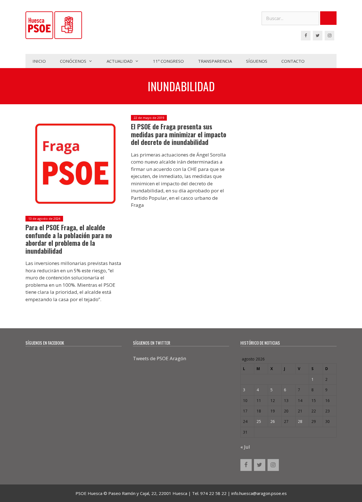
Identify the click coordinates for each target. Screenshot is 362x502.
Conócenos (73, 61)
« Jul (245, 447)
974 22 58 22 (213, 493)
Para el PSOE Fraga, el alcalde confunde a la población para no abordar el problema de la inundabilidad (68, 239)
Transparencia (215, 61)
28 (300, 421)
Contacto (293, 61)
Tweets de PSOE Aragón (159, 358)
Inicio (39, 61)
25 (259, 421)
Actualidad (120, 61)
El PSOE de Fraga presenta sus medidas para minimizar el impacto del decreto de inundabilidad (178, 134)
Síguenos (256, 61)
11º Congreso (168, 61)
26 (272, 421)
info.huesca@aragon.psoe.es (259, 493)
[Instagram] (329, 35)
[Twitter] (317, 35)
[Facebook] (306, 35)
